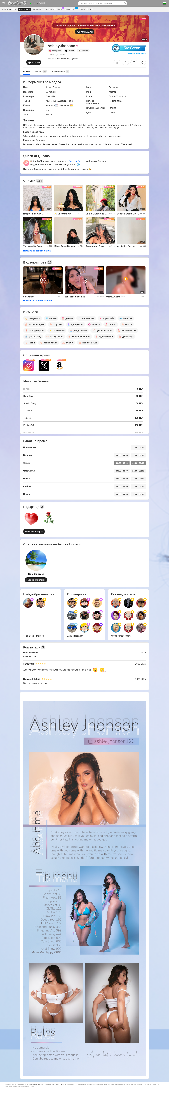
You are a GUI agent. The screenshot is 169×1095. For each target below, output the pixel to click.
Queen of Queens (77, 161)
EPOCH (54, 1084)
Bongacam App (86, 9)
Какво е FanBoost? (137, 53)
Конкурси (69, 9)
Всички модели (9, 9)
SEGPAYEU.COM (64, 1084)
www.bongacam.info (36, 1084)
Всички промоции (54, 9)
